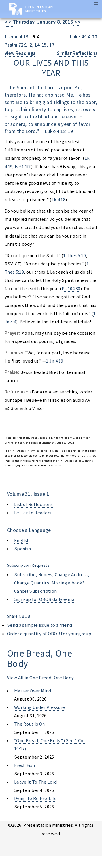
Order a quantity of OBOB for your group (49, 634)
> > (77, 22)
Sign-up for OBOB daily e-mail (45, 599)
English (21, 540)
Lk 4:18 (58, 200)
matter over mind (32, 691)
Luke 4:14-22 (83, 37)
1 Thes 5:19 (74, 256)
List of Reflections (33, 504)
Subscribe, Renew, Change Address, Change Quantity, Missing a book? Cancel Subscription (51, 583)
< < (9, 22)
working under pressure (39, 707)
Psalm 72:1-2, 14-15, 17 (30, 45)
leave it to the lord (35, 782)
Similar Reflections (77, 53)
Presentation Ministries (39, 9)
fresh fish (24, 765)
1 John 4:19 (17, 37)
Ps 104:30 (71, 288)
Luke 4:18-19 (59, 131)
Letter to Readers (33, 513)
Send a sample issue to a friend (39, 625)
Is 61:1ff (23, 167)
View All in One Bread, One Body (40, 678)
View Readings (20, 53)
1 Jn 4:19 (54, 361)
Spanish (22, 549)
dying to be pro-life (35, 798)
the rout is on (29, 724)
